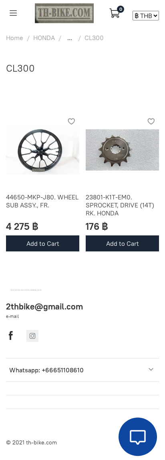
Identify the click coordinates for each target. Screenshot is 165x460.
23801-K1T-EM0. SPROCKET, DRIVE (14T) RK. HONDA (120, 205)
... (69, 37)
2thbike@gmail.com (44, 306)
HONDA (44, 38)
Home (14, 38)
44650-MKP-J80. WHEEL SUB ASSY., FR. (42, 201)
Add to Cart (42, 243)
